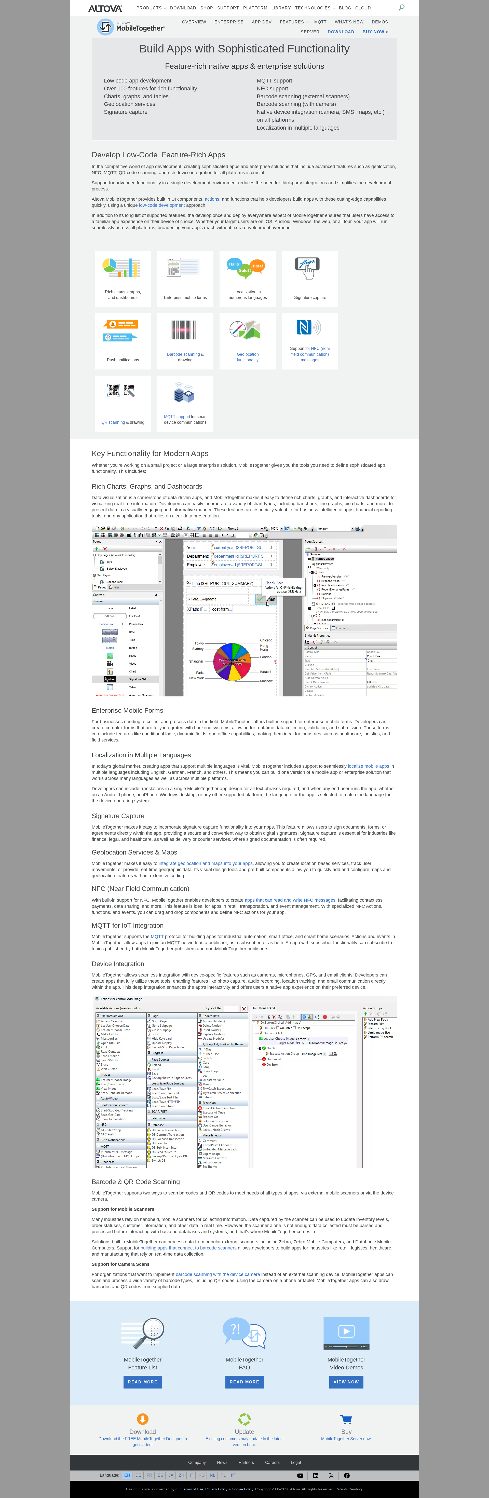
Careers (272, 1462)
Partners (246, 1462)
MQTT (320, 22)
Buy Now (373, 32)
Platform (255, 8)
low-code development (162, 205)
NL (212, 1475)
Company (197, 1462)
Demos (380, 22)
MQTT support (177, 417)
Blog (345, 8)
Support (228, 8)
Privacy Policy (216, 1489)
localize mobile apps (368, 766)
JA (171, 1475)
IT (191, 1475)
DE (138, 1475)
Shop (206, 8)
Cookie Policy (242, 1489)
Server (310, 32)
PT (233, 1475)
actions (212, 199)
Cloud (363, 8)
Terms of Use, (193, 1489)
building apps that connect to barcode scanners (189, 1247)
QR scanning (113, 422)
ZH (181, 1475)
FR (149, 1475)
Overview (194, 22)
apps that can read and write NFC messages (290, 900)
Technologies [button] (313, 8)
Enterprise (229, 22)
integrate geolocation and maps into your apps (206, 863)
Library (281, 8)
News (222, 1462)
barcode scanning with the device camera (218, 1274)
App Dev (262, 22)
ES (160, 1475)
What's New (349, 22)
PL (223, 1475)
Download (183, 8)
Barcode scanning (183, 354)
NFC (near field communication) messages (310, 354)
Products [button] (149, 8)
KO (202, 1475)
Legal (296, 1462)
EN (127, 1475)
